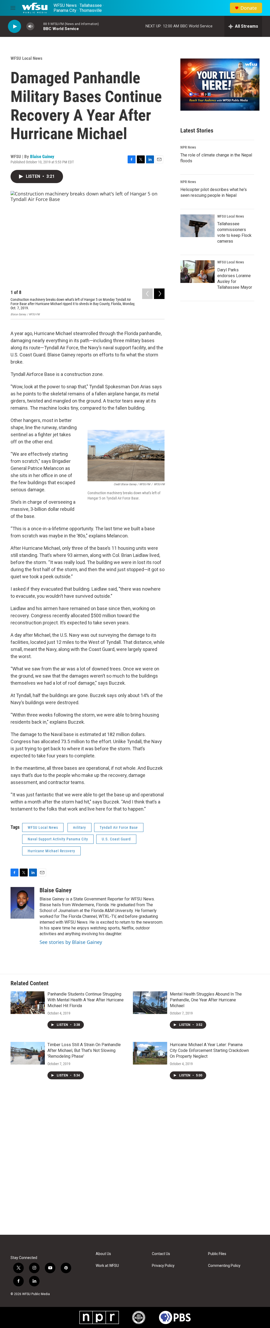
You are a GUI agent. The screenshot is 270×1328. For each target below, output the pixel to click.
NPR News (188, 147)
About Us (103, 1254)
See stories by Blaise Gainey (71, 942)
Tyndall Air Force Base (119, 827)
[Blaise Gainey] (22, 903)
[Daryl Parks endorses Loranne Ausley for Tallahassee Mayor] (197, 271)
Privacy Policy (163, 1266)
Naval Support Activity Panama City (58, 839)
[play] (14, 26)
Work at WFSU (107, 1266)
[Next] (159, 293)
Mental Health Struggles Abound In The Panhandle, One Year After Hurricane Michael (206, 1000)
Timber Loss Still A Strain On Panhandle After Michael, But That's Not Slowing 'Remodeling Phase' (84, 1050)
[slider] (39, 26)
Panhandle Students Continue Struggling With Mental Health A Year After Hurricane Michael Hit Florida (85, 1000)
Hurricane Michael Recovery (51, 851)
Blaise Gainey (42, 156)
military (79, 827)
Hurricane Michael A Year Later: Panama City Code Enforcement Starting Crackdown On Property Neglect (209, 1050)
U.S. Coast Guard (116, 839)
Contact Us (161, 1254)
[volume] (30, 26)
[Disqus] (135, 1163)
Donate (248, 8)
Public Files (217, 1254)
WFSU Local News (26, 58)
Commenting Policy (224, 1266)
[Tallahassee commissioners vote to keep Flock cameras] (197, 225)
